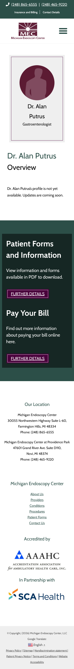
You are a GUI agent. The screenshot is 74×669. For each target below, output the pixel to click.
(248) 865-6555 (24, 4)
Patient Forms (37, 517)
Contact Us (37, 523)
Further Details (28, 293)
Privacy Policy (13, 650)
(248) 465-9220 (54, 4)
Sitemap (28, 650)
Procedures (37, 511)
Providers (37, 500)
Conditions (37, 506)
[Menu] (63, 31)
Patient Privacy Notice (18, 656)
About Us (37, 494)
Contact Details (51, 12)
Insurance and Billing (26, 12)
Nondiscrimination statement (51, 650)
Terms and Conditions (45, 656)
